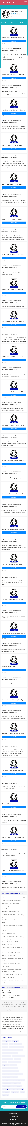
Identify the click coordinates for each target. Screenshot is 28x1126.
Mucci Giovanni (7, 1071)
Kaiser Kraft (13, 1065)
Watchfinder (12, 1047)
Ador (22, 1056)
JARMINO (17, 7)
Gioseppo (5, 1050)
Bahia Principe (6, 1056)
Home (2, 7)
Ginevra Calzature (7, 1074)
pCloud (15, 1053)
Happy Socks (15, 1092)
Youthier (5, 1047)
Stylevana (5, 1065)
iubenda (5, 1044)
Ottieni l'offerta (14, 41)
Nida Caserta (6, 1068)
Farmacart (17, 1059)
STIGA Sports (6, 1089)
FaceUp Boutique (7, 1083)
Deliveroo (5, 1095)
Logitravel (19, 1086)
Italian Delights (18, 1074)
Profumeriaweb (7, 1077)
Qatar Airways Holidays (17, 1089)
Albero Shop (16, 1056)
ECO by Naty (18, 1044)
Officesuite (19, 1050)
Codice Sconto (8, 7)
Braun (22, 1092)
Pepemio (11, 1062)
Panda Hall (20, 1047)
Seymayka (15, 1041)
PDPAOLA (18, 1062)
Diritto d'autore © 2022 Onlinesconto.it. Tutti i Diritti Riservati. (14, 1124)
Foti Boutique (6, 1080)
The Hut (15, 1077)
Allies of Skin (6, 1092)
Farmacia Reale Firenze (18, 1080)
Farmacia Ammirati (7, 1059)
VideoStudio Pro (7, 1053)
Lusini (4, 1062)
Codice (11, 22)
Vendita (22, 22)
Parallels (13, 1050)
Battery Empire (6, 1041)
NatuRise (14, 1068)
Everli (11, 1044)
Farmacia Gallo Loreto (8, 1086)
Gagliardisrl (17, 1083)
